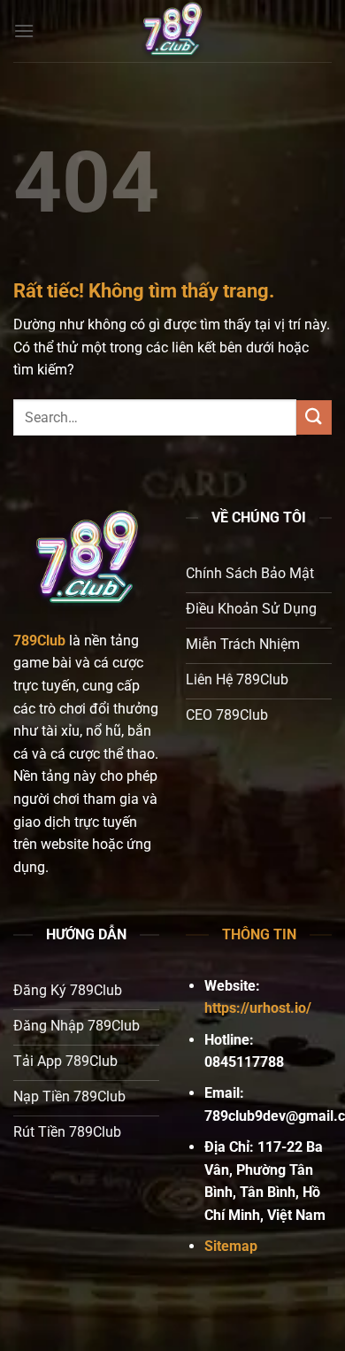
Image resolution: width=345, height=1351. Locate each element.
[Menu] (23, 30)
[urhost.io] (172, 31)
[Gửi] (314, 417)
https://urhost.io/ (257, 1008)
